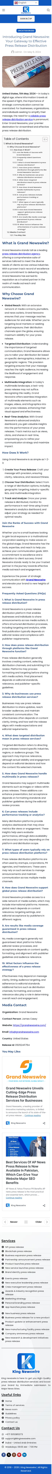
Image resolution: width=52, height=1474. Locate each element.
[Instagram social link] (14, 1455)
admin (18, 52)
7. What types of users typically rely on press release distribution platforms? (31, 204)
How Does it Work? (22, 150)
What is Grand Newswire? (19, 143)
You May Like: (20, 235)
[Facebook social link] (3, 1455)
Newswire (38, 312)
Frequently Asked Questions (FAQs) (29, 158)
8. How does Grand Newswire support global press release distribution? (29, 212)
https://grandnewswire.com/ (29, 1025)
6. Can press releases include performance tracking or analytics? (29, 197)
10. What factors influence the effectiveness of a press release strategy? (31, 227)
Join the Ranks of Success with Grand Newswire (29, 153)
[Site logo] (26, 10)
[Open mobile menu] (3, 10)
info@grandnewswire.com (24, 1032)
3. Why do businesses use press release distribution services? (30, 176)
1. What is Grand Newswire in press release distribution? (31, 163)
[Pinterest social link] (19, 1455)
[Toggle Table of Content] (43, 139)
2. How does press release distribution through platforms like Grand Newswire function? (32, 170)
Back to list (26, 1222)
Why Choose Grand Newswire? (25, 146)
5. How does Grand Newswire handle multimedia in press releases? (29, 189)
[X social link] (9, 1455)
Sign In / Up (26, 18)
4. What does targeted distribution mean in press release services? (31, 182)
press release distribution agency (21, 253)
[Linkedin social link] (24, 1455)
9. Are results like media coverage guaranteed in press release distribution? (31, 219)
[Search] (48, 10)
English (22, 2)
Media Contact (17, 232)
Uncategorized (26, 30)
